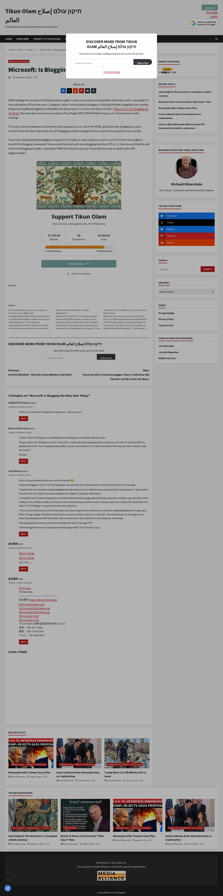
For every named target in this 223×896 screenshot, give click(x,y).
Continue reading (111, 71)
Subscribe (142, 63)
